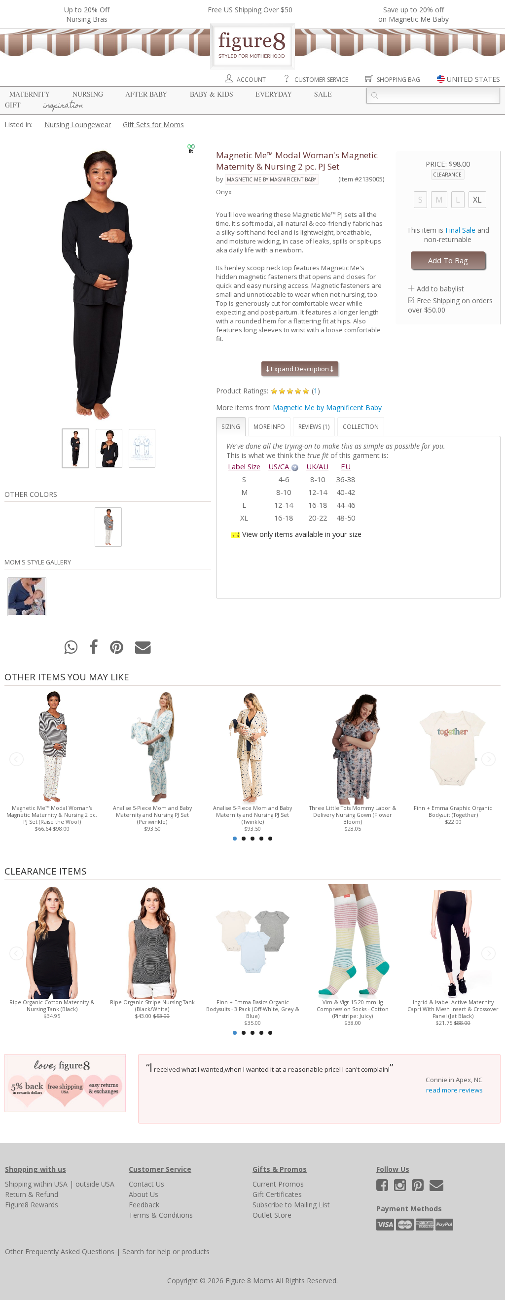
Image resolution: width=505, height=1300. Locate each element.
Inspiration (63, 106)
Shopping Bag (398, 79)
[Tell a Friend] (143, 650)
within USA (51, 1184)
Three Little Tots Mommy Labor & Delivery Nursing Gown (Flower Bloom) (353, 815)
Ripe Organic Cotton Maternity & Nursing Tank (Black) (52, 1006)
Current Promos (278, 1184)
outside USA (94, 1184)
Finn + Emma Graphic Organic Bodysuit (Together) (453, 811)
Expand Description (299, 368)
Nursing (87, 94)
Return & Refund (31, 1194)
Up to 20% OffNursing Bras (86, 14)
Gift (13, 104)
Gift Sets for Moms (153, 124)
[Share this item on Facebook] (94, 650)
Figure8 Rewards (31, 1204)
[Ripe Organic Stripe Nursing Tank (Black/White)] (152, 940)
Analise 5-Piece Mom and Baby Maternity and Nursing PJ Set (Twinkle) (252, 815)
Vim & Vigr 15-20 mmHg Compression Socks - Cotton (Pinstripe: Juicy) (353, 1009)
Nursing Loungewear (77, 124)
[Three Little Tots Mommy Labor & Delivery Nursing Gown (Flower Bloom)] (353, 746)
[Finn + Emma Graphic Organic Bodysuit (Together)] (453, 746)
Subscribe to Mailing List (291, 1204)
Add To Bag (448, 260)
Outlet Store (271, 1215)
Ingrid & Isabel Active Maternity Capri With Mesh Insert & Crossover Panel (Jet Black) (453, 1009)
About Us (143, 1194)
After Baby (146, 94)
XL (477, 199)
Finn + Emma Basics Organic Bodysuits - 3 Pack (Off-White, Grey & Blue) (252, 1009)
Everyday (273, 94)
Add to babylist (440, 288)
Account (251, 79)
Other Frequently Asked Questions (59, 1251)
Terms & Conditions (161, 1215)
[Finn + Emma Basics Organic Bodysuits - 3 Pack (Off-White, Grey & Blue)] (252, 940)
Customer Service (321, 79)
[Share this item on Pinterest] (117, 650)
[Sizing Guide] (294, 466)
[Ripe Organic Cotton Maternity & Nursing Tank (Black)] (52, 940)
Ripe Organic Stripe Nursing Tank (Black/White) (152, 1006)
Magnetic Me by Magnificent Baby (271, 179)
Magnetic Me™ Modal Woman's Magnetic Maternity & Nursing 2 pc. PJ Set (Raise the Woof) (51, 815)
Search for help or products (166, 1251)
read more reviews (454, 1090)
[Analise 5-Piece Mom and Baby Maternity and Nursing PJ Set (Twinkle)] (252, 746)
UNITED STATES (473, 79)
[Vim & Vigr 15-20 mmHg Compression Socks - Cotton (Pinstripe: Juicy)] (353, 940)
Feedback (144, 1204)
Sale (323, 94)
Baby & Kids (211, 94)
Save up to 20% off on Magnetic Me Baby (413, 14)
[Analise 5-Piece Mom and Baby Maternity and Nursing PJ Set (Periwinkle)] (152, 746)
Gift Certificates (277, 1194)
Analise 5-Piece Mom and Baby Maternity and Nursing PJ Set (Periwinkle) (152, 815)
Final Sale (460, 230)
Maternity (29, 94)
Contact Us (146, 1184)
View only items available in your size (301, 534)
